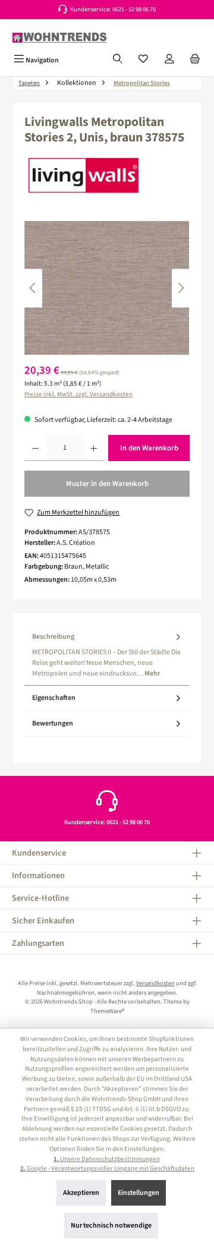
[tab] (106, 655)
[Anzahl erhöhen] (94, 448)
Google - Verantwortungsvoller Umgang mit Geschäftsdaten (107, 1168)
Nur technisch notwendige (111, 1225)
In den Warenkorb (149, 448)
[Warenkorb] (195, 60)
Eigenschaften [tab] (53, 698)
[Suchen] (118, 60)
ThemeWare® (107, 1011)
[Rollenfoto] (107, 288)
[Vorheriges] (33, 288)
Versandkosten (155, 983)
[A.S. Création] (107, 175)
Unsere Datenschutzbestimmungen (107, 1158)
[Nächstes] (181, 288)
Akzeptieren (81, 1193)
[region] (107, 288)
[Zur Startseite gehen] (59, 37)
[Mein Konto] (169, 60)
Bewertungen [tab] (52, 723)
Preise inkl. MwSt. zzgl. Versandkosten (78, 394)
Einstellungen (138, 1193)
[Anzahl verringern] (35, 448)
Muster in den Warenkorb (107, 483)
